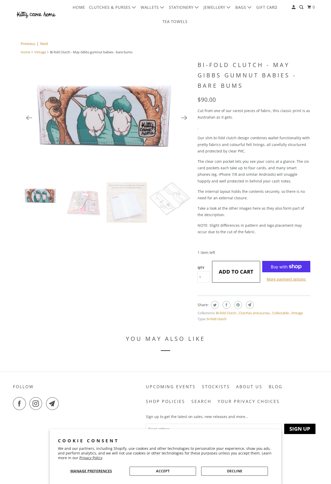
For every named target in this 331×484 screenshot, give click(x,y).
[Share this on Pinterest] (237, 305)
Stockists (216, 387)
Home (79, 7)
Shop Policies (165, 401)
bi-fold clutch (217, 319)
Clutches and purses (254, 313)
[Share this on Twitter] (214, 305)
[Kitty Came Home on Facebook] (20, 403)
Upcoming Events (171, 387)
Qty (201, 267)
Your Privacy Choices (249, 401)
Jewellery (215, 7)
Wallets (150, 7)
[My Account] (294, 7)
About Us (249, 387)
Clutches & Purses (110, 7)
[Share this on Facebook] (225, 305)
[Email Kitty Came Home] (54, 403)
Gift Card (266, 7)
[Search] (301, 7)
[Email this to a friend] (249, 305)
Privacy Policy (90, 457)
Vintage (40, 52)
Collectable (281, 313)
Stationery (182, 7)
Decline (234, 470)
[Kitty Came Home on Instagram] (37, 403)
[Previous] (29, 118)
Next (44, 43)
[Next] (184, 118)
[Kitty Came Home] (36, 14)
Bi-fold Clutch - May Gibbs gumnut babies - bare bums (247, 75)
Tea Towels (174, 21)
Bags (241, 7)
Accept (163, 470)
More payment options (286, 279)
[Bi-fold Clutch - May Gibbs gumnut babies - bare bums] (106, 118)
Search (201, 401)
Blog (276, 387)
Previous (28, 43)
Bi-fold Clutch (226, 313)
